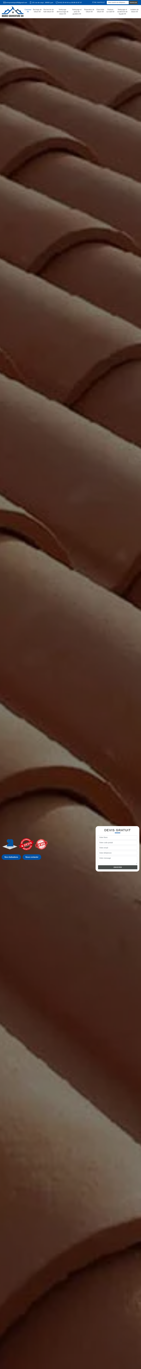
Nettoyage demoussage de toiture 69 (62, 12)
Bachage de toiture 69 (37, 11)
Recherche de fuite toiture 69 (49, 11)
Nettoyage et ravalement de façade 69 (122, 12)
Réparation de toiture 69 (89, 11)
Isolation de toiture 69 (134, 11)
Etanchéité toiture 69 (100, 11)
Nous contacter (31, 857)
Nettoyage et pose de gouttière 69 (76, 12)
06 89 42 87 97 (76, 2)
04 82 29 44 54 (63, 2)
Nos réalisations (11, 857)
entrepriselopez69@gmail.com (16, 2)
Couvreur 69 (28, 11)
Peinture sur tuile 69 (110, 11)
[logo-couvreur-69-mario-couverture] (13, 12)
